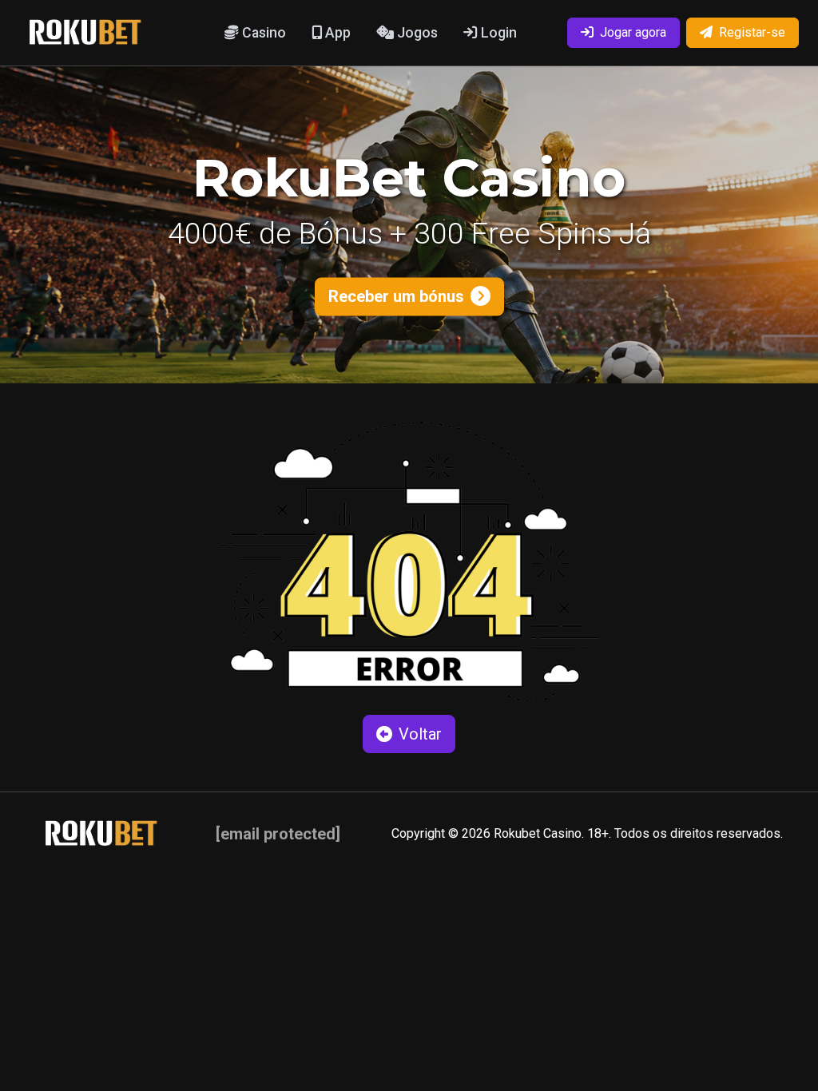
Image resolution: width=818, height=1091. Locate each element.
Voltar (420, 734)
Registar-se (752, 32)
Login (497, 33)
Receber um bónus (396, 296)
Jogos (416, 33)
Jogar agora (633, 32)
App (336, 33)
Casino (262, 33)
